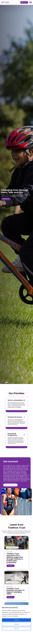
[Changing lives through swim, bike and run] (2, 382)
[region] (16, 618)
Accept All (16, 620)
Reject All (16, 628)
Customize (16, 624)
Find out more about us (10, 485)
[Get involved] (6, 382)
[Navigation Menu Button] (30, 2)
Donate (25, 2)
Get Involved (6, 198)
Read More (10, 565)
